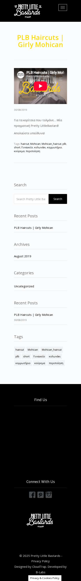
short (17, 147)
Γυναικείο (27, 147)
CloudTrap (39, 567)
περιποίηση (33, 151)
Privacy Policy (40, 561)
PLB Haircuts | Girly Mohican (33, 228)
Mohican (35, 144)
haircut (25, 144)
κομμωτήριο (54, 147)
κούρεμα (19, 151)
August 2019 (22, 256)
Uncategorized (24, 286)
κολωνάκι (40, 147)
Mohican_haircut (51, 144)
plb (64, 144)
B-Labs (40, 572)
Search (57, 199)
